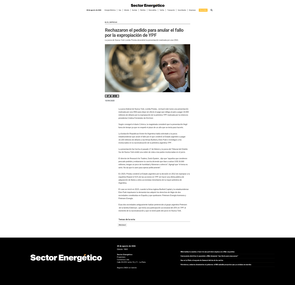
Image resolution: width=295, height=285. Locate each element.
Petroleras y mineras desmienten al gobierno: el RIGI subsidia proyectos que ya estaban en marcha (216, 265)
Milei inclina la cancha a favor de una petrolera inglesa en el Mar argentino (208, 252)
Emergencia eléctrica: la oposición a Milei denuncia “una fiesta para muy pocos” (209, 256)
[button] (211, 10)
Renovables (152, 10)
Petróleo (143, 10)
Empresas (192, 10)
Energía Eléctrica (110, 10)
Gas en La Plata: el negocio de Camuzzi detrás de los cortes (202, 260)
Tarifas (161, 10)
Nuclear (134, 10)
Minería (126, 10)
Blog (107, 22)
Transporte (171, 10)
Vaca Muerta (182, 10)
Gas (120, 10)
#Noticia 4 (122, 225)
